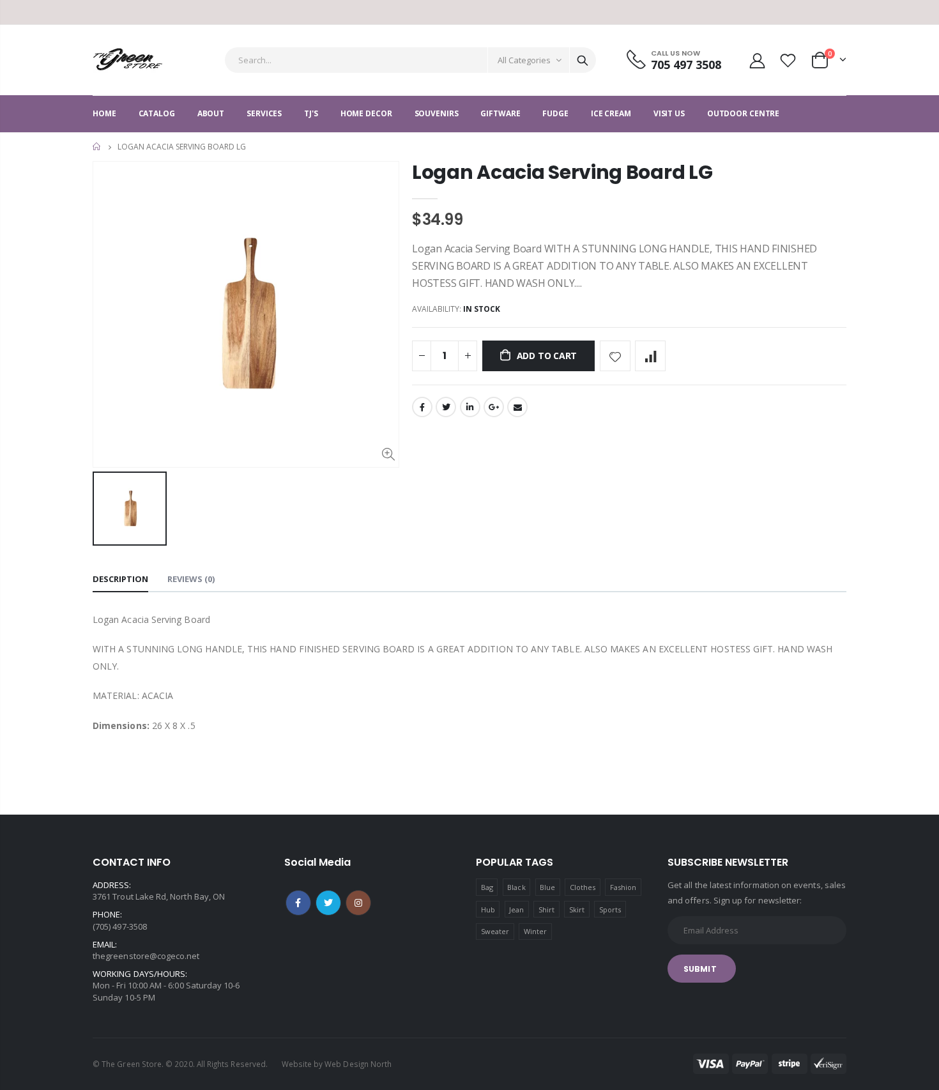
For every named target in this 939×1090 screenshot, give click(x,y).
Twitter (446, 407)
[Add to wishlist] (615, 356)
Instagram (358, 903)
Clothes (582, 887)
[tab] (120, 579)
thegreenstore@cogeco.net (146, 956)
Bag (487, 887)
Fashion (623, 887)
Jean (516, 909)
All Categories (524, 60)
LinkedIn (470, 407)
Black (516, 887)
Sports (610, 909)
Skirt (576, 909)
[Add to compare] (650, 356)
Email (517, 407)
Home (97, 147)
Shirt (546, 909)
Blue (547, 887)
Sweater (495, 931)
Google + (494, 407)
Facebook (422, 407)
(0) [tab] (191, 579)
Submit (700, 968)
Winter (535, 931)
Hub (488, 909)
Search (582, 60)
